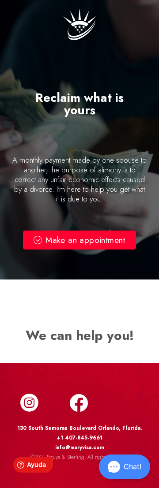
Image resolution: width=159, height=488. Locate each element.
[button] (79, 240)
